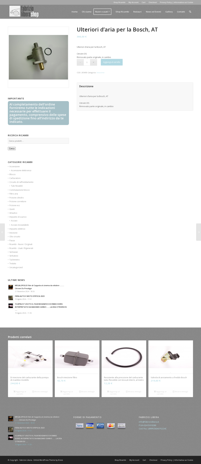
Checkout (153, 2)
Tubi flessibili (17, 186)
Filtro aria (13, 193)
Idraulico (13, 213)
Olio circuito (14, 236)
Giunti (12, 209)
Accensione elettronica (21, 170)
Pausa (12, 240)
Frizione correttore (17, 201)
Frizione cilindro (16, 197)
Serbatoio (13, 255)
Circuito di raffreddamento (21, 182)
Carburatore (15, 178)
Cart (143, 2)
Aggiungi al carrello (111, 62)
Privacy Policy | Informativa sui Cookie (176, 2)
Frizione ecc (14, 205)
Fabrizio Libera (25, 460)
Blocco (12, 174)
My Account (134, 2)
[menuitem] (75, 12)
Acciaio (14, 220)
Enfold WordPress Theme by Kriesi (48, 460)
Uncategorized (16, 267)
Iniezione (13, 232)
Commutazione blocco (19, 190)
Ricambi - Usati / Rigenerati (21, 248)
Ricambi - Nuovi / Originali (20, 244)
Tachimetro (14, 259)
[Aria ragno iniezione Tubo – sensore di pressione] (198, 232)
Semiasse (13, 252)
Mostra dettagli (41, 391)
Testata (12, 263)
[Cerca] (190, 12)
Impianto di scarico (18, 217)
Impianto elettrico (17, 229)
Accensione (14, 166)
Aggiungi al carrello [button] (21, 392)
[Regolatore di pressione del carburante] (2, 232)
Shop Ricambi (119, 2)
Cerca (11, 148)
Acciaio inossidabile (20, 225)
